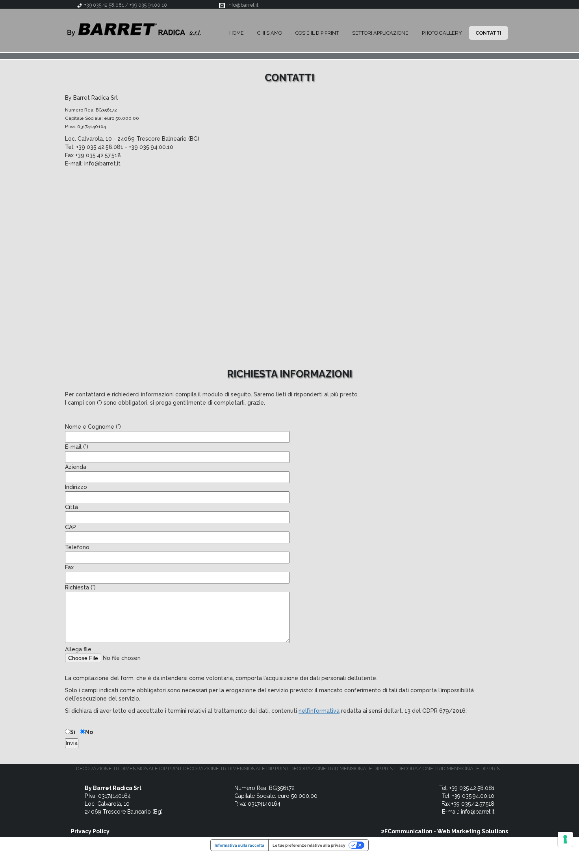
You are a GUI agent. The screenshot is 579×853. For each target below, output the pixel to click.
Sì (72, 732)
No (89, 732)
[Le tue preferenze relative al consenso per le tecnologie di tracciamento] (565, 839)
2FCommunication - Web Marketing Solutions (444, 831)
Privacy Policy (90, 831)
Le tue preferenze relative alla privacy (309, 845)
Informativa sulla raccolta (239, 845)
